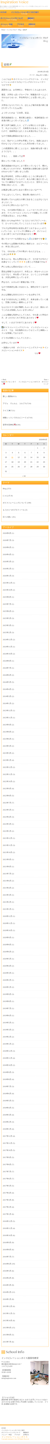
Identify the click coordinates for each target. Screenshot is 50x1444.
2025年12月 (7, 583)
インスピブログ (12, 30)
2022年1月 (7, 831)
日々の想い (44, 75)
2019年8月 (7, 1001)
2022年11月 (7, 774)
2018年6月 (7, 1094)
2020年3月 (7, 973)
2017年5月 (7, 1186)
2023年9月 (7, 725)
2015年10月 (7, 1320)
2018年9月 (7, 1072)
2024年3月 (7, 696)
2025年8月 (7, 597)
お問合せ (32, 25)
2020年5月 (7, 959)
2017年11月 (7, 1143)
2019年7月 (7, 1008)
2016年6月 (7, 1264)
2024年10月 (7, 654)
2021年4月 (7, 888)
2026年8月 (7, 533)
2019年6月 (7, 1015)
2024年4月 (7, 689)
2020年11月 (7, 923)
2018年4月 (7, 1108)
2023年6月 (7, 739)
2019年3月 (7, 1030)
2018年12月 (7, 1051)
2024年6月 (7, 675)
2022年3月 (7, 824)
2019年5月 (7, 1023)
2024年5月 (7, 682)
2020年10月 (7, 930)
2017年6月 (7, 1179)
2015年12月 (7, 1306)
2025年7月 (7, 604)
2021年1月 (7, 909)
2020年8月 (7, 945)
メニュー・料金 (6, 25)
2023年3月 (7, 753)
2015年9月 (7, 1328)
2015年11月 (7, 1313)
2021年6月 (7, 881)
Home (3, 30)
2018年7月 (7, 1086)
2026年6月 (7, 547)
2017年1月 (7, 1214)
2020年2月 (7, 980)
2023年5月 (7, 746)
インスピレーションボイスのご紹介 (25, 13)
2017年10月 (7, 1150)
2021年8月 (7, 867)
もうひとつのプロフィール (14, 510)
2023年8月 (7, 732)
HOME (3, 13)
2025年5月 (7, 618)
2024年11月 (7, 647)
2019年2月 (7, 1037)
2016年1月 (7, 1299)
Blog (19, 30)
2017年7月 (7, 1172)
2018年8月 (7, 1079)
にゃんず (6, 496)
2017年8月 (7, 1164)
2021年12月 (7, 838)
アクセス (21, 25)
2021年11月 (7, 845)
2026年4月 (7, 554)
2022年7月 (7, 803)
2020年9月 (7, 937)
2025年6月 (7, 611)
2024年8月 (7, 661)
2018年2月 (7, 1122)
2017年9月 (7, 1157)
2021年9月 (7, 859)
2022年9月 (7, 789)
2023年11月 (7, 718)
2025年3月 (7, 625)
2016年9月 (7, 1242)
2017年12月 (7, 1136)
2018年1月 (7, 1129)
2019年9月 (7, 994)
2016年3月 (7, 1285)
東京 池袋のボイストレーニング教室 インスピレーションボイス (16, 2)
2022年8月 (7, 796)
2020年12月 (7, 916)
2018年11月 (7, 1058)
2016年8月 (7, 1250)
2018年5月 (7, 1101)
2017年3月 (7, 1200)
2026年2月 (7, 569)
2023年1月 (7, 760)
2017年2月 (7, 1207)
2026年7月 (7, 540)
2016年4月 (7, 1278)
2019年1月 (7, 1044)
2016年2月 (7, 1292)
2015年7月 (7, 1342)
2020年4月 (7, 966)
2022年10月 (7, 781)
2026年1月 (7, 576)
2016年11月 (7, 1228)
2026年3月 (7, 562)
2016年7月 (7, 1257)
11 (12, 457)
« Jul (24, 476)
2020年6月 (7, 952)
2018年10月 (7, 1065)
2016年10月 (7, 1235)
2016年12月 (7, 1221)
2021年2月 (7, 902)
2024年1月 (7, 703)
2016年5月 (7, 1271)
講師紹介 (31, 19)
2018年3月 (7, 1115)
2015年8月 (7, 1335)
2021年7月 (7, 874)
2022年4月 (7, 817)
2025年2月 (7, 632)
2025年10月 (7, 590)
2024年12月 (7, 640)
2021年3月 (7, 895)
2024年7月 (7, 668)
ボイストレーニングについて (12, 19)
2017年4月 (7, 1193)
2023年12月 (7, 710)
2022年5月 (7, 810)
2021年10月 (7, 852)
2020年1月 (7, 987)
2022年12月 (7, 767)
